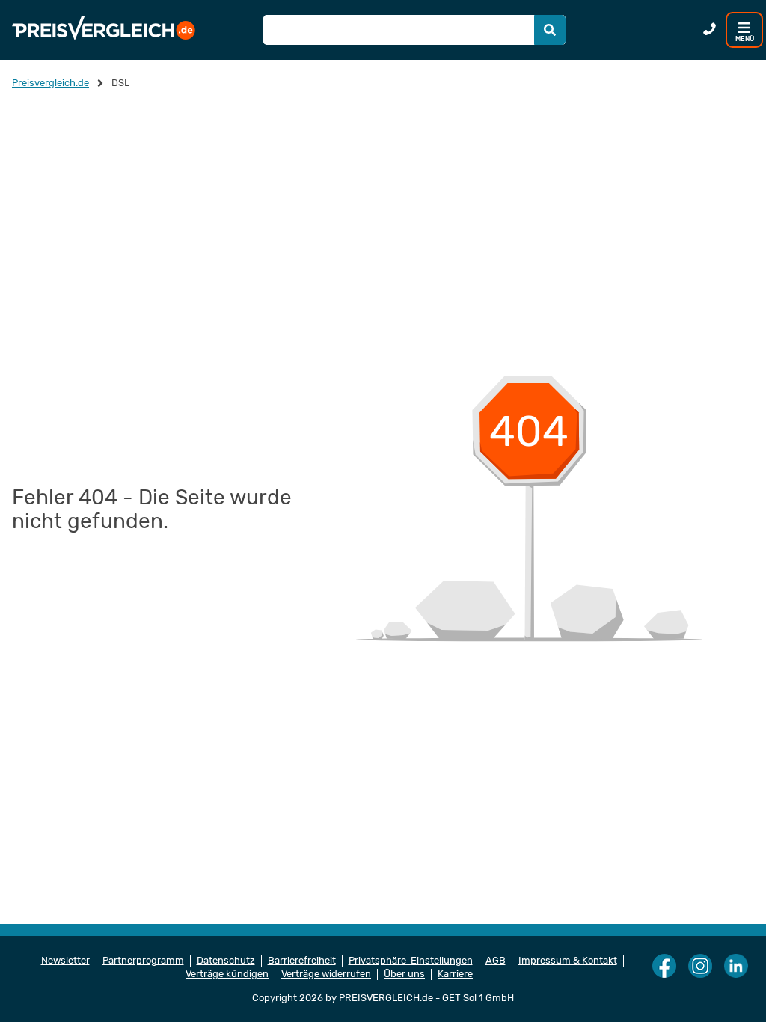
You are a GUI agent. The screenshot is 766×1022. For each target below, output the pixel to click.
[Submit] (550, 30)
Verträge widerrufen (326, 974)
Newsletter (65, 960)
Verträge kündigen (227, 974)
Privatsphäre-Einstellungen (411, 960)
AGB (495, 960)
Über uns (404, 974)
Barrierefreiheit (302, 960)
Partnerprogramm (143, 960)
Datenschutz (226, 960)
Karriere (455, 974)
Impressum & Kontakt (567, 960)
